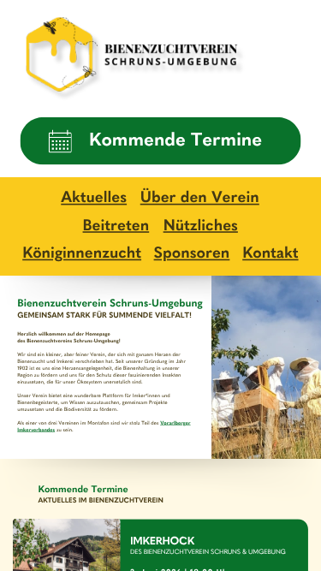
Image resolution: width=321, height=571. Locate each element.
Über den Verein (199, 198)
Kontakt (270, 254)
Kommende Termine (175, 141)
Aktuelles (94, 198)
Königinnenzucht (81, 254)
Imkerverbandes (36, 429)
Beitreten (116, 226)
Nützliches (200, 226)
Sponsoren (192, 254)
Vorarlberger (175, 422)
